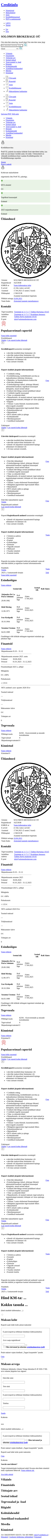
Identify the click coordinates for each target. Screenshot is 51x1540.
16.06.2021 (18, 298)
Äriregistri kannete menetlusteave (26, 301)
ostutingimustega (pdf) (36, 1347)
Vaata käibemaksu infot (22, 285)
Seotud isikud (11, 60)
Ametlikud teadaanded (14, 69)
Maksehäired (10, 13)
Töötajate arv (11, 58)
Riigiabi (9, 64)
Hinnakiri (4, 1537)
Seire (7, 15)
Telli (47, 573)
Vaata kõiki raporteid (8, 336)
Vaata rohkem (6, 585)
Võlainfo (9, 54)
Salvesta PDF (6, 114)
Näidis (3, 340)
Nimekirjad (10, 11)
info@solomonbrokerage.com (25, 319)
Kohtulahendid (11, 66)
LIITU (8, 23)
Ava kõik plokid (7, 1474)
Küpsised (37, 1537)
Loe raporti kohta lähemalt (17, 340)
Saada (3, 1413)
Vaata (48, 535)
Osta (47, 381)
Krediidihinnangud (13, 17)
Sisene (8, 25)
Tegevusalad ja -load (13, 62)
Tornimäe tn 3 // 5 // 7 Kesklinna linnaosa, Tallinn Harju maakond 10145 (29, 315)
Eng (7, 31)
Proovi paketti (6, 164)
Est (7, 29)
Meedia (8, 71)
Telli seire (15, 114)
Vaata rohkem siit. (27, 1470)
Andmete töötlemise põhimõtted (21, 1537)
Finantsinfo (10, 56)
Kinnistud (9, 73)
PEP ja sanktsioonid (13, 19)
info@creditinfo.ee (41, 1535)
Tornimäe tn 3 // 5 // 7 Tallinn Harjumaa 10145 (31, 312)
